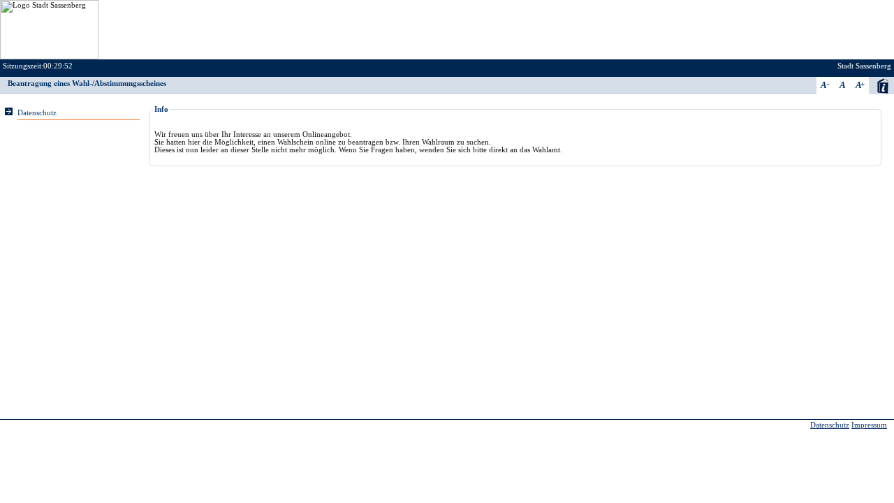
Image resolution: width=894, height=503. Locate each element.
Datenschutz (37, 113)
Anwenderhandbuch (882, 85)
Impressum (869, 425)
